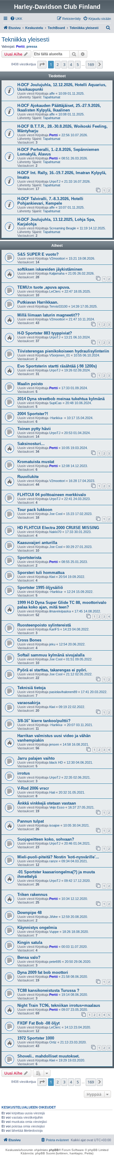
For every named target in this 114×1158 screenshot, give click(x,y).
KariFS (54, 629)
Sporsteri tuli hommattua (40, 572)
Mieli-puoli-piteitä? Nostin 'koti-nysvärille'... (58, 857)
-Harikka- (56, 418)
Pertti (20, 46)
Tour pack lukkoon (34, 509)
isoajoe (54, 825)
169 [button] (91, 64)
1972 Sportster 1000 (35, 1038)
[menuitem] (16, 18)
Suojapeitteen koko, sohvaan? (45, 839)
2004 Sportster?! (32, 413)
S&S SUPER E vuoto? (38, 254)
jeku (52, 644)
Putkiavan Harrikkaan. (37, 302)
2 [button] (58, 64)
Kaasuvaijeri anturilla (37, 542)
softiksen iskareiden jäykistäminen (49, 269)
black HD (56, 762)
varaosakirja (28, 702)
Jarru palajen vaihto (36, 758)
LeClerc (55, 291)
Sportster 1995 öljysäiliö (40, 587)
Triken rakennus (32, 894)
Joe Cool (55, 514)
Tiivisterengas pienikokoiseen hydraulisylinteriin (63, 351)
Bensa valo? (28, 957)
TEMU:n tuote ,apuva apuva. (43, 287)
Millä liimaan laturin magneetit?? (48, 315)
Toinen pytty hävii (34, 428)
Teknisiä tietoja (31, 687)
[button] (42, 64)
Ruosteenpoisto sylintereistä (44, 625)
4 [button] (71, 64)
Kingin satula (29, 942)
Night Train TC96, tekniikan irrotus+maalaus (58, 1005)
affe (52, 93)
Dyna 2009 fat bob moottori (42, 972)
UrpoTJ (54, 181)
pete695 (55, 961)
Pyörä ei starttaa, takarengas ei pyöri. (52, 670)
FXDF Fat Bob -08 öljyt (38, 1023)
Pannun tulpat (30, 821)
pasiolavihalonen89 (63, 692)
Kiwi (52, 577)
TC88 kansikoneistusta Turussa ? (48, 990)
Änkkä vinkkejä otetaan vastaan (46, 803)
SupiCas (55, 403)
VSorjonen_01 (59, 355)
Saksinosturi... (31, 443)
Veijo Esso (56, 807)
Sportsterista (29, 557)
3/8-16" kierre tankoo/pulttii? (44, 720)
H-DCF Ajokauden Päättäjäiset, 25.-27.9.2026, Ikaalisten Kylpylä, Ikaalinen (59, 107)
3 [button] (64, 64)
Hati (52, 792)
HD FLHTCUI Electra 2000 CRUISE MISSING (58, 527)
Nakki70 (55, 532)
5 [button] (78, 64)
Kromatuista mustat (35, 461)
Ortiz (53, 1042)
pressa (31, 46)
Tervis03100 (58, 306)
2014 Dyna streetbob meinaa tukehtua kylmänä (61, 398)
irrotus (23, 773)
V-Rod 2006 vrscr (33, 788)
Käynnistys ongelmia (37, 927)
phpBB (54, 1150)
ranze (53, 861)
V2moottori (57, 258)
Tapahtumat (51, 97)
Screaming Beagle (62, 228)
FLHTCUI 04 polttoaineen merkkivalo (51, 494)
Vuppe (54, 931)
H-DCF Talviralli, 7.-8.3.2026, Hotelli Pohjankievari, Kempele (50, 201)
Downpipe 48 (29, 912)
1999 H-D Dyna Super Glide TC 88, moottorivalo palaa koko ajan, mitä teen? (61, 604)
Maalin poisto (30, 384)
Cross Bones (29, 640)
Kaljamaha (56, 273)
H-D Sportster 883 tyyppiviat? (44, 333)
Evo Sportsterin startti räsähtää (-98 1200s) (57, 366)
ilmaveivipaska (60, 611)
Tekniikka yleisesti (25, 39)
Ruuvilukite (28, 476)
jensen (54, 744)
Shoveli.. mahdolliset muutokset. (48, 1056)
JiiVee (53, 917)
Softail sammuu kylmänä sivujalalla (51, 655)
